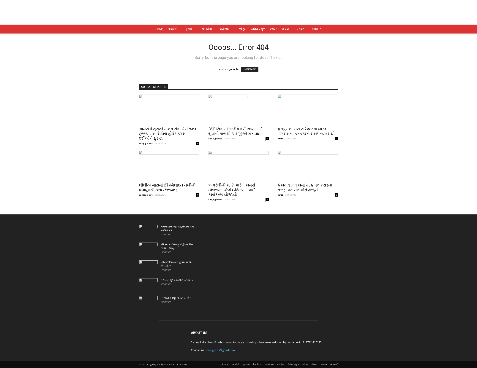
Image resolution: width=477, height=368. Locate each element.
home (159, 29)
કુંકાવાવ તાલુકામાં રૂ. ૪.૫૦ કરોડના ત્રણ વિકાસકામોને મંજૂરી (305, 187)
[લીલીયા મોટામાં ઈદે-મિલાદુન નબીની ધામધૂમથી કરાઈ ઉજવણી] (169, 166)
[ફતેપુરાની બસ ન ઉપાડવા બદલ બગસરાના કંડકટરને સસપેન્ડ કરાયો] (308, 109)
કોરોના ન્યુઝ (258, 29)
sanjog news (146, 143)
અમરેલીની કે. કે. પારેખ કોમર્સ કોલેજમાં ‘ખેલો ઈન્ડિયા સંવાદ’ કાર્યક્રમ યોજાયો (231, 190)
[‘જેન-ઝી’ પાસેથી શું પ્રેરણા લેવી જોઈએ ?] (148, 266)
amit (280, 138)
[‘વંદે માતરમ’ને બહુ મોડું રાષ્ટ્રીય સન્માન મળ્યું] (148, 249)
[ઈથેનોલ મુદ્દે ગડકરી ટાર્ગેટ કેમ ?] (148, 284)
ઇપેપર (273, 29)
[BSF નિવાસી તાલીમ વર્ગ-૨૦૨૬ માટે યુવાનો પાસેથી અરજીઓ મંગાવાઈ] (238, 109)
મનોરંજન (225, 29)
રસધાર (300, 29)
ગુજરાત (189, 29)
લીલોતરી (317, 29)
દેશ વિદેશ (207, 29)
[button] (333, 29)
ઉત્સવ (285, 29)
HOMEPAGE (250, 69)
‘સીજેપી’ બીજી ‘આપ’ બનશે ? (176, 298)
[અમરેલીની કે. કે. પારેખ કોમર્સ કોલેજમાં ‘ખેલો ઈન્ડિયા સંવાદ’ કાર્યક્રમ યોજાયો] (238, 166)
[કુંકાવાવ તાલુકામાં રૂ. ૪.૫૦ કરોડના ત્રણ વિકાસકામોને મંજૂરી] (308, 166)
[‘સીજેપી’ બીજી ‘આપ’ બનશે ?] (148, 302)
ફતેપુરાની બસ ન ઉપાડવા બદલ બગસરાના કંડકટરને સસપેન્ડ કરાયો (306, 131)
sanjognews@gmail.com (220, 350)
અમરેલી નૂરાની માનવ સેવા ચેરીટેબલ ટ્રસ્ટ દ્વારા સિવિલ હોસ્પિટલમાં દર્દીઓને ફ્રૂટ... (167, 134)
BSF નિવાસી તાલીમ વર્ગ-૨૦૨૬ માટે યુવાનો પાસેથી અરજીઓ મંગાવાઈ (235, 131)
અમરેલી (172, 29)
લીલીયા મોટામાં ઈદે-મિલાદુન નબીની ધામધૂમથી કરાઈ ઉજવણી (167, 187)
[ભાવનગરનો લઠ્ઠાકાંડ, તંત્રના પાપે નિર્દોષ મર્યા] (148, 231)
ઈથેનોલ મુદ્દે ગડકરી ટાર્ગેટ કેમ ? (177, 280)
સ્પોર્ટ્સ (242, 29)
